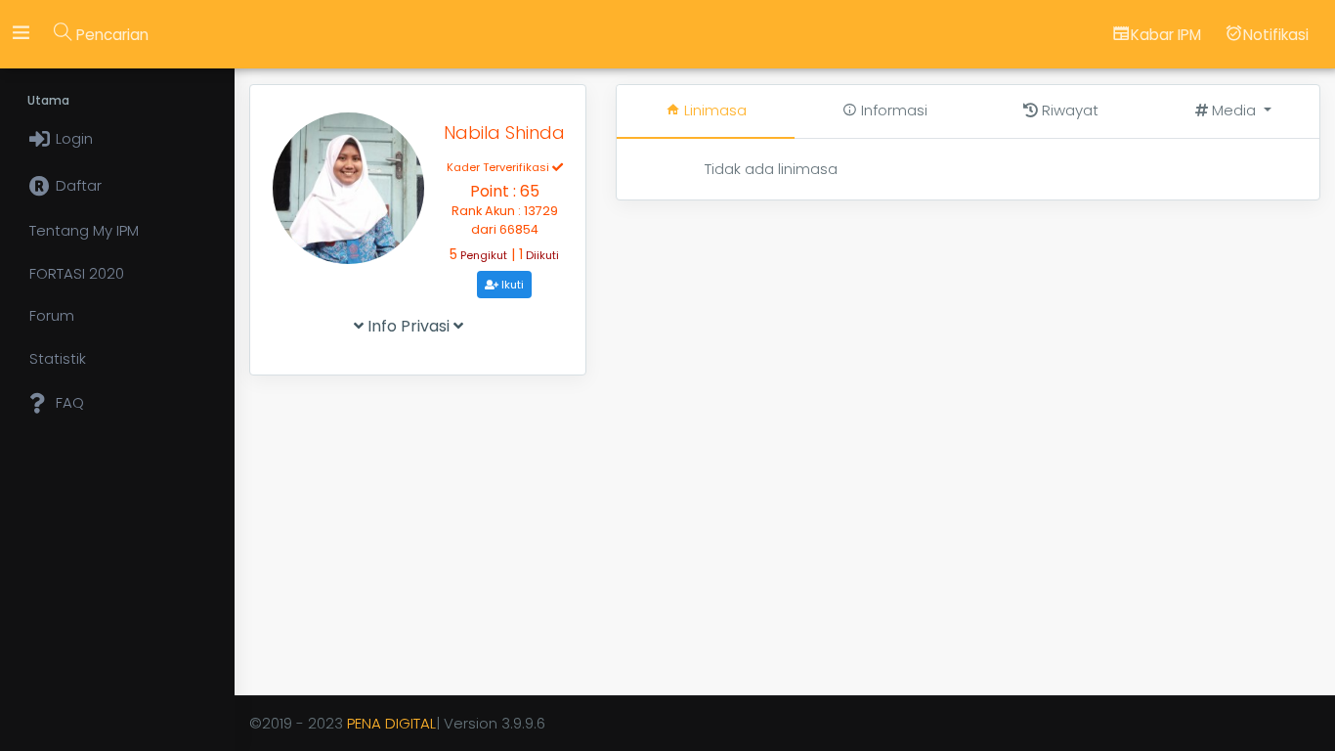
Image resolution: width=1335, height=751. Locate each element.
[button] (1233, 111)
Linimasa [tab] (713, 110)
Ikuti (511, 284)
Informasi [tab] (892, 110)
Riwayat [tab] (1068, 110)
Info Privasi (408, 326)
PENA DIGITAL (391, 723)
